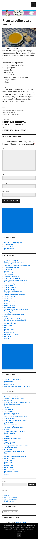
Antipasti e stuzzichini (11, 260)
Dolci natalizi (8, 285)
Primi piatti (8, 313)
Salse (6, 316)
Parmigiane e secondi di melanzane (16, 309)
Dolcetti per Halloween (12, 278)
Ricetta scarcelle (21, 522)
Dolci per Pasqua (9, 289)
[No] (35, 531)
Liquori (6, 300)
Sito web (5, 192)
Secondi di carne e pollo (12, 318)
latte (9, 114)
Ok (19, 535)
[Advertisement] (18, 220)
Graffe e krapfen (9, 296)
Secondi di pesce (9, 322)
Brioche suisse (9, 246)
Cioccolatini (8, 269)
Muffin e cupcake (10, 305)
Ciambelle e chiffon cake (12, 267)
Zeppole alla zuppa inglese (13, 243)
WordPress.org (9, 501)
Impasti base (8, 298)
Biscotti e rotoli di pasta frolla (14, 262)
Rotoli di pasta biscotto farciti (14, 314)
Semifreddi (8, 325)
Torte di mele (8, 331)
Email (5, 183)
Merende (7, 304)
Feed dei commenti (10, 499)
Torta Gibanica (9, 248)
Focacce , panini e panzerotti (13, 291)
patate (13, 114)
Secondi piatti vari (10, 324)
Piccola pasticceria (10, 311)
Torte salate (8, 336)
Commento (7, 149)
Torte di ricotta (9, 333)
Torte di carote (9, 329)
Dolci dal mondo (9, 282)
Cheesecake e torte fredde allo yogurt (17, 266)
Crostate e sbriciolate (11, 276)
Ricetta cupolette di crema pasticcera (17, 250)
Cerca (4, 482)
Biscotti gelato (9, 264)
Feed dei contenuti (10, 497)
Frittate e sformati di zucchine (14, 295)
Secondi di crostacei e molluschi (15, 320)
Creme (6, 271)
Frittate (7, 293)
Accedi (6, 495)
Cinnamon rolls (9, 244)
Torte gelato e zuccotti (11, 334)
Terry (22, 111)
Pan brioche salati (10, 307)
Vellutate (12, 112)
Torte (6, 327)
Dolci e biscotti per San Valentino (15, 284)
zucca (19, 114)
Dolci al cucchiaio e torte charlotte (15, 280)
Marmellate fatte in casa (12, 302)
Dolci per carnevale (10, 287)
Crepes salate (8, 275)
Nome (5, 175)
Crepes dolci (8, 273)
